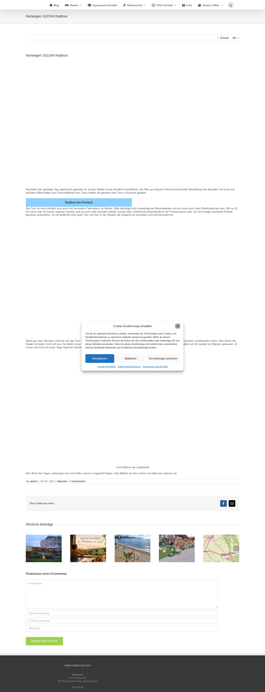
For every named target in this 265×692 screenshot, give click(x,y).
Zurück (224, 37)
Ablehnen (130, 358)
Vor (234, 37)
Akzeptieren (99, 358)
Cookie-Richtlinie (106, 366)
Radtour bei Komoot (79, 202)
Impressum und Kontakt (155, 366)
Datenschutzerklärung (129, 366)
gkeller (34, 481)
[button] (178, 326)
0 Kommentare (78, 481)
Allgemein (62, 481)
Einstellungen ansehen (163, 358)
